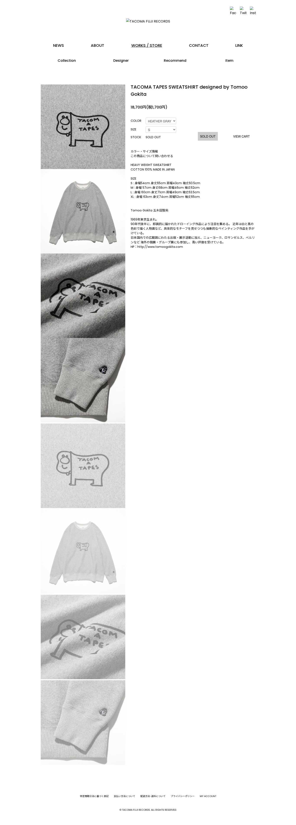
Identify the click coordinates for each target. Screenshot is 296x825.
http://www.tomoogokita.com (160, 247)
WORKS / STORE (146, 45)
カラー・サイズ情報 (144, 151)
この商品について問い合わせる (152, 156)
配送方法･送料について (153, 796)
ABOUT (97, 45)
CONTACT (198, 45)
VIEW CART (241, 136)
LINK (239, 45)
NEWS (58, 45)
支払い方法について (124, 796)
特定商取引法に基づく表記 (94, 796)
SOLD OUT (208, 136)
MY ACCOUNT (208, 796)
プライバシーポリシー (183, 796)
